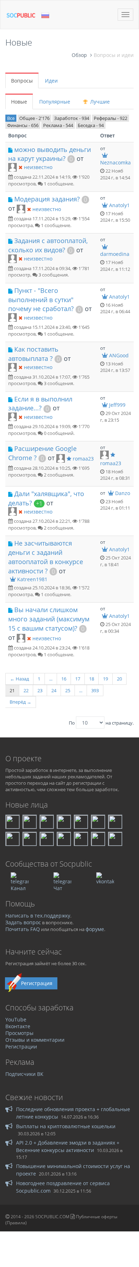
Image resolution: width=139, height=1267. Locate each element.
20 (119, 678)
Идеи (51, 80)
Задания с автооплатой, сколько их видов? (48, 245)
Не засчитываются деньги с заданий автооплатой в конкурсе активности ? (45, 557)
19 (105, 678)
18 (91, 678)
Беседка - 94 (91, 125)
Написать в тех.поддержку (37, 915)
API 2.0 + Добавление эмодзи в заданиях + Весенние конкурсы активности (67, 1146)
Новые (19, 101)
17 (77, 678)
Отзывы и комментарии (35, 1039)
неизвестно (38, 167)
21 (12, 690)
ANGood (119, 355)
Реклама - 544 (58, 125)
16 (63, 678)
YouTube (15, 1019)
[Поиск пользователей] (12, 166)
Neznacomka (115, 162)
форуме (95, 929)
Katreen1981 (32, 579)
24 (53, 690)
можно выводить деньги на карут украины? (49, 154)
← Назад (19, 678)
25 (67, 690)
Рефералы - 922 (110, 118)
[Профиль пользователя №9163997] (60, 458)
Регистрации (21, 1046)
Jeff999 (117, 404)
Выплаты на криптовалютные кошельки (65, 1126)
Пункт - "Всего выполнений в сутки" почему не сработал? (41, 299)
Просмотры (19, 1033)
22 (26, 690)
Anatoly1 (119, 205)
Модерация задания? (47, 199)
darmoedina (114, 254)
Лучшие (99, 101)
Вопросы (22, 80)
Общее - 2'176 (34, 118)
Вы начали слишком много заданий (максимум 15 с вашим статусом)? (48, 618)
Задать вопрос (23, 922)
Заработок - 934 (71, 118)
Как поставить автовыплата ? (33, 354)
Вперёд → (20, 702)
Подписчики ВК (24, 1074)
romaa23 (83, 458)
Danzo (122, 493)
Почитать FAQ (22, 929)
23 (39, 690)
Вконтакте (17, 1026)
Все (11, 118)
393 (95, 690)
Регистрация (36, 983)
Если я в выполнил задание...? (40, 403)
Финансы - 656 (22, 125)
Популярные (54, 101)
